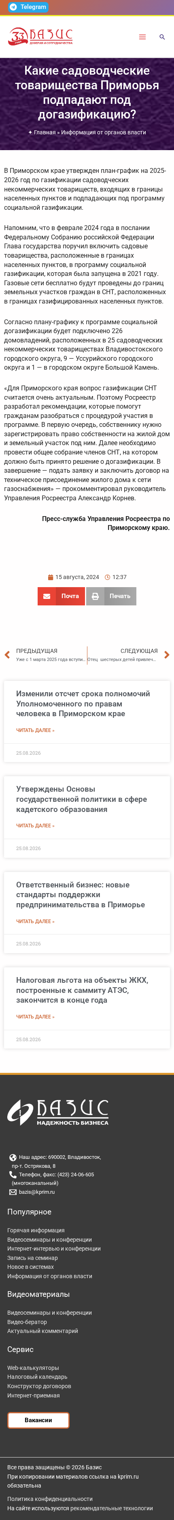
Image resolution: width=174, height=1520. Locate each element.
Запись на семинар (32, 1258)
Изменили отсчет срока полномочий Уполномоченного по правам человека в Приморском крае (83, 703)
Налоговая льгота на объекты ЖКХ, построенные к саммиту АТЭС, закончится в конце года (82, 990)
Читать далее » (35, 730)
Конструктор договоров (39, 1386)
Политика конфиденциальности (50, 1499)
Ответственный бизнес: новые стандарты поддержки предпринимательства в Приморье (80, 894)
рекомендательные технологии (111, 1508)
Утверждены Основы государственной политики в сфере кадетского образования (81, 799)
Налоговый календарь (37, 1377)
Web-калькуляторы (33, 1368)
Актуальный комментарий (42, 1331)
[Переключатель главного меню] (142, 36)
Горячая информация (36, 1230)
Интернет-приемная (33, 1395)
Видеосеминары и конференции (49, 1239)
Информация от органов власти (103, 132)
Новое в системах (30, 1267)
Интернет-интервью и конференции (54, 1248)
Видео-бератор (27, 1322)
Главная (45, 132)
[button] (162, 37)
